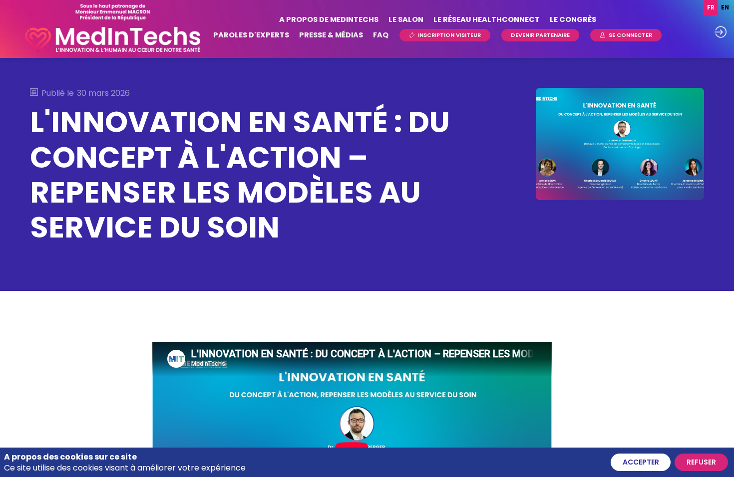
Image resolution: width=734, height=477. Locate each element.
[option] (725, 7)
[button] (444, 35)
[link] (328, 19)
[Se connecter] (721, 32)
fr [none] (711, 7)
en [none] (725, 7)
